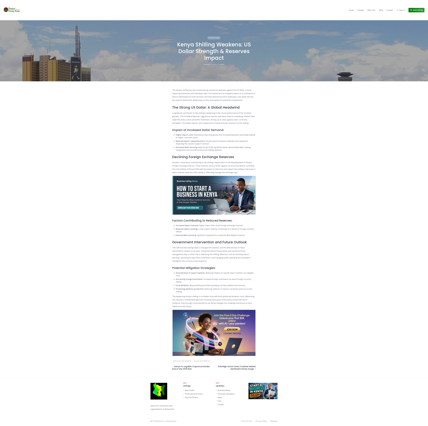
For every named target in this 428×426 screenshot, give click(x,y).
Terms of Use (246, 421)
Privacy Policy (261, 421)
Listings (360, 10)
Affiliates (274, 421)
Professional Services (194, 394)
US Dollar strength (202, 361)
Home (351, 10)
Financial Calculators (226, 394)
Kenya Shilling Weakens (182, 361)
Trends (221, 404)
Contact (389, 10)
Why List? (371, 10)
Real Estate (189, 390)
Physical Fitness (191, 397)
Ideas (220, 397)
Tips (219, 401)
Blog (381, 10)
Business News (214, 38)
